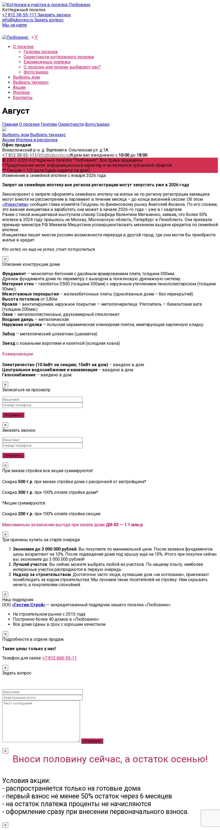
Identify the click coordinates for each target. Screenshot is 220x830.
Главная (10, 124)
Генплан (49, 124)
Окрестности (71, 124)
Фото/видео (97, 124)
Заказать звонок (54, 14)
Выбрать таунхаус (48, 134)
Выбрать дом (15, 134)
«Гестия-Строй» (28, 604)
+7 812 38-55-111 (20, 14)
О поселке (29, 124)
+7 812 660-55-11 (59, 658)
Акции (8, 139)
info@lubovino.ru (18, 19)
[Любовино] (15, 37)
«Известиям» (15, 204)
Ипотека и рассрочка (36, 139)
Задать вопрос (49, 19)
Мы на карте (14, 25)
